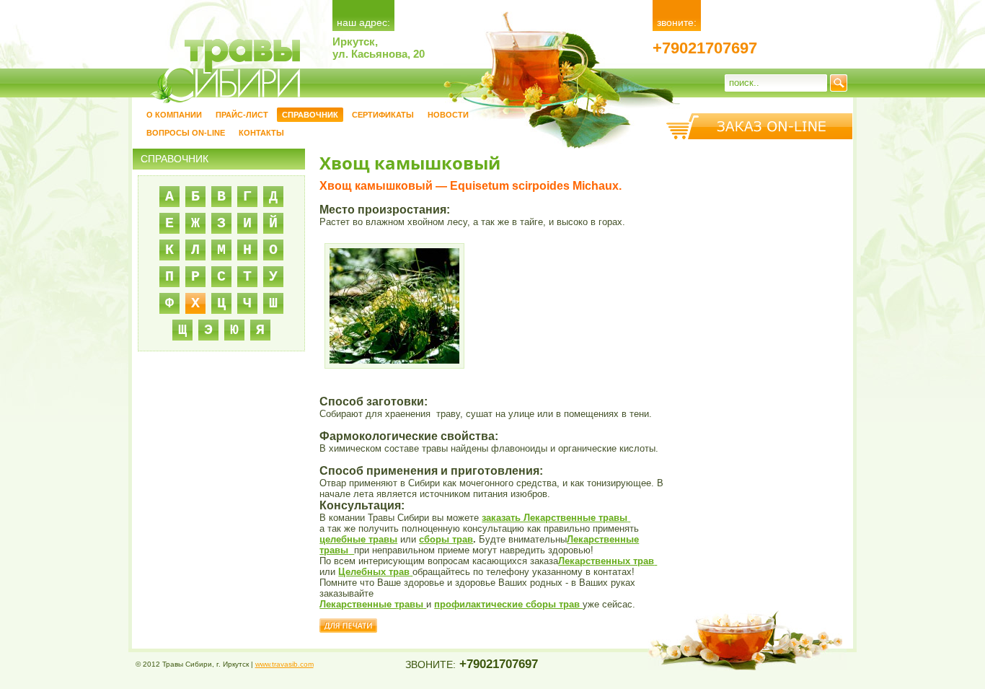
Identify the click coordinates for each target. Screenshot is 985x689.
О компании (174, 114)
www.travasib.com (284, 664)
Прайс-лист (242, 114)
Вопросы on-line (185, 132)
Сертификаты (383, 114)
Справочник (310, 114)
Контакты (261, 132)
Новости (448, 114)
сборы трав (446, 539)
